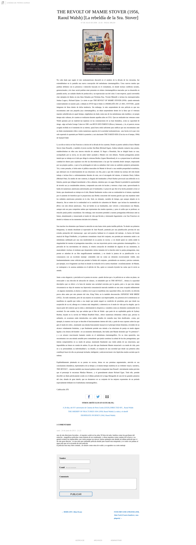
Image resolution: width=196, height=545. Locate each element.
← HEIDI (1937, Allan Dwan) (72, 512)
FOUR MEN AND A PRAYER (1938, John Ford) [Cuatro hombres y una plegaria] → (126, 515)
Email (107, 396)
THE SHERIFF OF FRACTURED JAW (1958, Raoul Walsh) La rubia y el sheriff (98, 411)
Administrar (116, 540)
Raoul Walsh (109, 23)
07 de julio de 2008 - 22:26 (92, 23)
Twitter (98, 396)
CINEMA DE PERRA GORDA (18, 3)
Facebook (89, 396)
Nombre (62, 458)
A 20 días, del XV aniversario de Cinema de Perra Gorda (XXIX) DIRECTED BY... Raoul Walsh (98, 408)
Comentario (64, 477)
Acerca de (79, 540)
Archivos (98, 540)
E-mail (67, 467)
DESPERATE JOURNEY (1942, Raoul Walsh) (98, 415)
